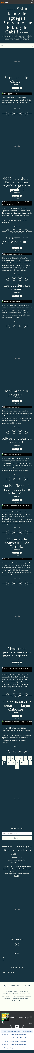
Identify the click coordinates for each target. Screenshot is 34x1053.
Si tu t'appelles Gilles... (17, 79)
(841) (8, 972)
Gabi (18, 873)
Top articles (22, 993)
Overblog (28, 986)
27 (13, 763)
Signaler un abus (5, 996)
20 (12, 758)
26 (9, 763)
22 (21, 758)
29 (22, 763)
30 (26, 763)
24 (30, 758)
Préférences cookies (16, 1001)
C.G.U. (13, 996)
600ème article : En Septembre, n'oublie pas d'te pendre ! (17, 184)
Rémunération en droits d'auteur (24, 996)
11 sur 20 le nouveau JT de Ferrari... (17, 543)
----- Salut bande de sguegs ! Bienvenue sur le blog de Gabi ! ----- (17, 20)
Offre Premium (8, 998)
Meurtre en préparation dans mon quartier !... (17, 652)
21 (17, 758)
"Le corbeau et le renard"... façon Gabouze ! (17, 705)
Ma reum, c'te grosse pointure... (17, 240)
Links (4, 957)
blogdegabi (17, 84)
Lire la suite (17, 109)
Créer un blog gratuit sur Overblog (10, 993)
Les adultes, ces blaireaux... (17, 287)
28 (17, 763)
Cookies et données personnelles (20, 998)
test (3, 960)
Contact (28, 993)
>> (17, 767)
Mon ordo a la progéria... (17, 393)
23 (25, 758)
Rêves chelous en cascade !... (17, 440)
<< (4, 758)
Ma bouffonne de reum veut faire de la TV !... (17, 489)
